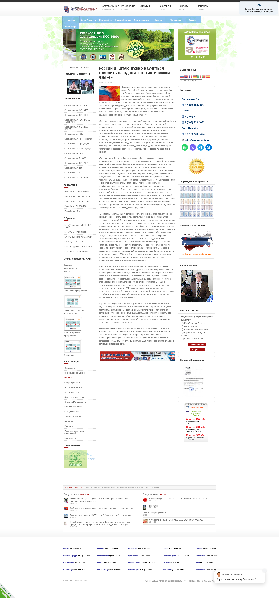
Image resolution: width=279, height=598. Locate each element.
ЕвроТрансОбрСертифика (196, 329)
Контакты (153, 506)
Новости (79, 487)
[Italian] (199, 77)
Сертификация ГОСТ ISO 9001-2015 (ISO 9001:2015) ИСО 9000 (178, 499)
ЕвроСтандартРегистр (194, 323)
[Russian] (182, 77)
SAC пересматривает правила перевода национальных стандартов (101, 508)
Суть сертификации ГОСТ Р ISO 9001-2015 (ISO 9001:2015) (176, 520)
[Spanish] (208, 77)
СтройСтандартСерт (194, 339)
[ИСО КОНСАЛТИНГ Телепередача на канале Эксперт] (80, 93)
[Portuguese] (204, 77)
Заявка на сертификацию (154, 513)
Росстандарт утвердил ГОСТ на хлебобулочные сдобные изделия (100, 515)
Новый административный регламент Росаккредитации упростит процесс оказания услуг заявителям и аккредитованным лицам (100, 523)
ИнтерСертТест (191, 326)
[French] (190, 77)
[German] (195, 77)
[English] (186, 77)
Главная (68, 487)
